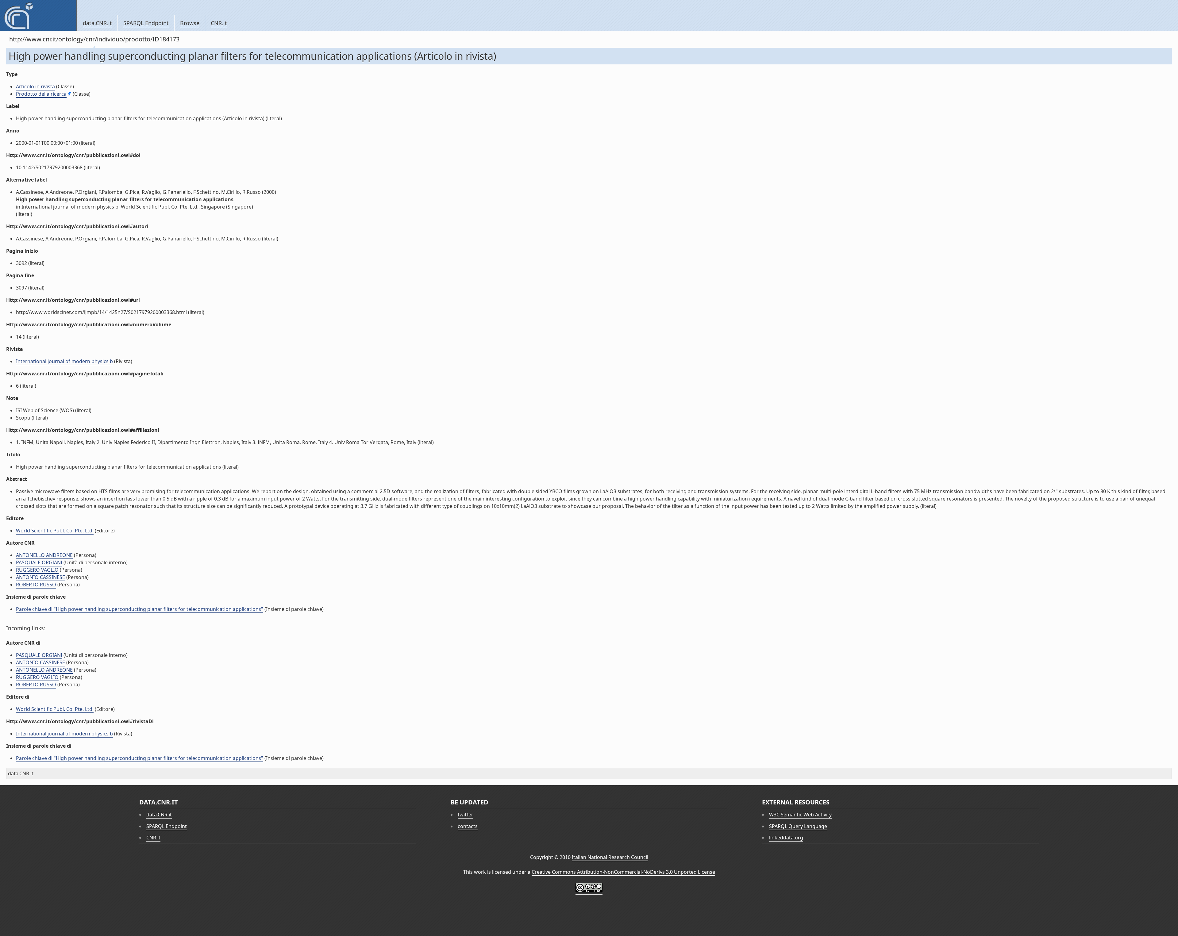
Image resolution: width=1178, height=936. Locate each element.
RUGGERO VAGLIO (37, 569)
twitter (465, 814)
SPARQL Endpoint (146, 23)
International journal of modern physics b (64, 361)
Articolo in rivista (35, 86)
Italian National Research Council (610, 857)
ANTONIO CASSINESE (40, 577)
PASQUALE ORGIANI (39, 562)
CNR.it (219, 23)
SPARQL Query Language (798, 826)
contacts (468, 826)
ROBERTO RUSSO (36, 584)
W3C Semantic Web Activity (800, 814)
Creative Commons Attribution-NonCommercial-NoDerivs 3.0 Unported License (623, 872)
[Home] (38, 15)
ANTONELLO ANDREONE (44, 555)
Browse (189, 23)
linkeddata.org (786, 837)
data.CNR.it (97, 23)
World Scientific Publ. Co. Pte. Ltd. (55, 530)
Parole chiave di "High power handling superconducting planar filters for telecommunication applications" (139, 609)
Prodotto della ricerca (41, 93)
